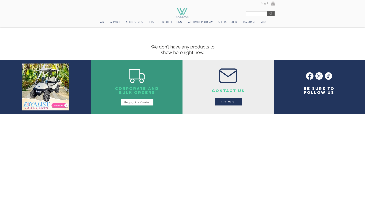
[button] (273, 3)
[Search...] (271, 13)
